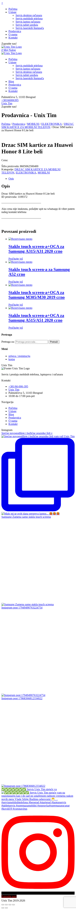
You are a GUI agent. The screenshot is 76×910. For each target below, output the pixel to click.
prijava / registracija (19, 356)
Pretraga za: (7, 341)
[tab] (41, 178)
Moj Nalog (10, 49)
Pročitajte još (15, 258)
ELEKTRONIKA (51, 123)
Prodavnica (18, 123)
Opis (11, 178)
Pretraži (54, 342)
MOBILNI (33, 123)
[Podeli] (6, 904)
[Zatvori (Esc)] (2, 904)
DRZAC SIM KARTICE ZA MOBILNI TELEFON (37, 125)
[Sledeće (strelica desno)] (6, 907)
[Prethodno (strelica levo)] (2, 907)
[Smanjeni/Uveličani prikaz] (13, 904)
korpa (11, 359)
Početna (5, 123)
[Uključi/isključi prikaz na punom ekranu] (9, 904)
